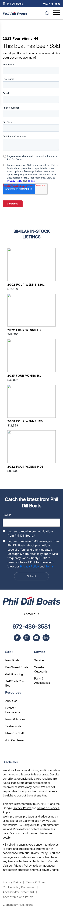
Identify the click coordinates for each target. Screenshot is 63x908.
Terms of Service (48, 808)
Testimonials (13, 726)
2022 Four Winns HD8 (25, 466)
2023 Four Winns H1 (24, 375)
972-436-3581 (51, 3)
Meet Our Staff (14, 733)
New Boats (12, 660)
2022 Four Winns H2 (24, 330)
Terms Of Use (35, 882)
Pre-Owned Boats (16, 667)
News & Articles (15, 719)
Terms (50, 566)
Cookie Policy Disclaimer (19, 887)
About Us (11, 701)
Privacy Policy (29, 566)
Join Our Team (14, 740)
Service (39, 660)
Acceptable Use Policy (18, 897)
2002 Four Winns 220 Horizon (25, 285)
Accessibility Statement (18, 892)
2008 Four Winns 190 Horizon (25, 421)
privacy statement (27, 833)
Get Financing (14, 674)
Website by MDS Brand (18, 904)
